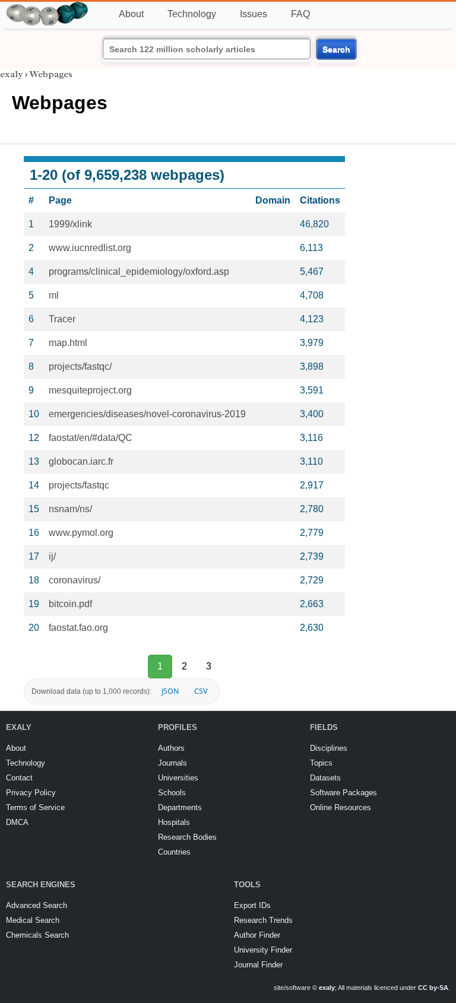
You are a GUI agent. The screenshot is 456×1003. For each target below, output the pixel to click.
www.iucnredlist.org (90, 248)
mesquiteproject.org (90, 390)
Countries (174, 852)
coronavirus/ (74, 580)
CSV (200, 691)
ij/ (52, 556)
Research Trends (263, 920)
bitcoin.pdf (70, 604)
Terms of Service (35, 807)
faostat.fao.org (78, 628)
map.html (68, 343)
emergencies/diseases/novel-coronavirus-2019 (147, 414)
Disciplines (328, 748)
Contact (19, 777)
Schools (172, 792)
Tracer (62, 319)
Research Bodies (187, 837)
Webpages (51, 74)
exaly (11, 74)
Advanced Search (36, 905)
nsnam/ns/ (70, 509)
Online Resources (340, 807)
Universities (178, 777)
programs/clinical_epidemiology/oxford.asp (139, 271)
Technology (191, 14)
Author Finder (257, 935)
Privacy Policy (31, 792)
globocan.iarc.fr (81, 461)
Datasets (325, 777)
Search (336, 49)
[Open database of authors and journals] (47, 7)
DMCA (17, 822)
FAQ (300, 14)
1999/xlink (70, 224)
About (131, 14)
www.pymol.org (81, 533)
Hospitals (174, 822)
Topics (321, 762)
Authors (171, 748)
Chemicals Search (37, 935)
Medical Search (32, 920)
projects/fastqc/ (80, 366)
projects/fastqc (79, 485)
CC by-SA (433, 987)
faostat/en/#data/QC (90, 438)
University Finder (263, 949)
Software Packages (343, 792)
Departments (180, 807)
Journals (172, 762)
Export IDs (252, 905)
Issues (253, 14)
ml (54, 295)
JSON (170, 691)
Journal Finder (258, 964)
